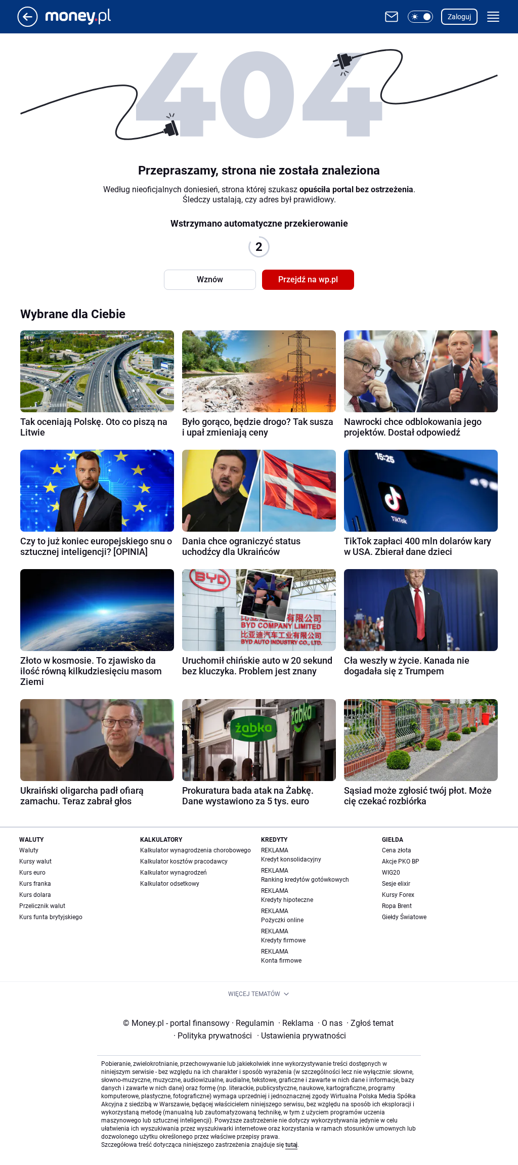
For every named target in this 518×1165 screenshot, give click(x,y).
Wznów (210, 279)
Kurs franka (35, 883)
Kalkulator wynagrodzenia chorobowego (195, 850)
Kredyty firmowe (283, 940)
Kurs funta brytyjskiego (50, 917)
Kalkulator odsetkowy (169, 883)
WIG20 (391, 872)
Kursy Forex (398, 894)
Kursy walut (35, 861)
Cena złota (396, 850)
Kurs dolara (35, 894)
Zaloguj (459, 17)
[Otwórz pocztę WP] (391, 17)
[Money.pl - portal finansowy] (86, 17)
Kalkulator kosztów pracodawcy (184, 861)
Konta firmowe (281, 960)
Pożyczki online (282, 920)
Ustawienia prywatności (301, 1036)
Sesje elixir (396, 883)
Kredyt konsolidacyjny (291, 859)
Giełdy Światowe (404, 917)
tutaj (291, 1144)
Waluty (28, 850)
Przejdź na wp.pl (308, 279)
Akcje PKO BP (400, 861)
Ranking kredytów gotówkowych (305, 879)
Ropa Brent (397, 906)
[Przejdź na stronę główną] (27, 24)
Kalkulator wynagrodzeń (173, 872)
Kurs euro (32, 872)
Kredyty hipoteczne (287, 899)
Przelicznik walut (42, 906)
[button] (420, 17)
